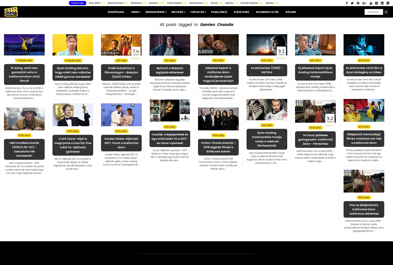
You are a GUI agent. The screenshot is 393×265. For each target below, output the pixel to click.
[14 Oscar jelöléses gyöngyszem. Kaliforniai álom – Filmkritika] (315, 122)
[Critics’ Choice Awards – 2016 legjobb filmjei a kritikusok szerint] (218, 129)
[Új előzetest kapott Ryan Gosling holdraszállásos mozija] (315, 54)
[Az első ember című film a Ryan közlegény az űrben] (364, 54)
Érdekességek (155, 12)
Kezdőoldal (116, 12)
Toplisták (197, 12)
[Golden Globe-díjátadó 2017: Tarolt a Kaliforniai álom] (121, 125)
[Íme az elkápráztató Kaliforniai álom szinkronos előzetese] (364, 192)
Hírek (135, 12)
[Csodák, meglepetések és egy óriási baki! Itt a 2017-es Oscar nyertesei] (170, 121)
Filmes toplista (177, 3)
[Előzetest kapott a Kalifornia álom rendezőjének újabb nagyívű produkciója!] (218, 54)
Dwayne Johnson (118, 3)
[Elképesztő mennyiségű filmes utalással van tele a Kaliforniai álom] (364, 121)
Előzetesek (138, 3)
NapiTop (231, 3)
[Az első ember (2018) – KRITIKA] (267, 54)
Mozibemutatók (267, 12)
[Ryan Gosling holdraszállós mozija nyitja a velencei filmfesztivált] (267, 119)
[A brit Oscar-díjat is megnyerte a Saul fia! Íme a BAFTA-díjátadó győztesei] (73, 125)
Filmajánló (219, 12)
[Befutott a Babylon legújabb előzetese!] (170, 55)
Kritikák (177, 12)
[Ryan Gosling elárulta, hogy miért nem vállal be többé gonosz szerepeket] (73, 55)
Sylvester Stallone (252, 3)
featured (156, 3)
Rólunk (291, 12)
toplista (272, 3)
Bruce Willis (97, 3)
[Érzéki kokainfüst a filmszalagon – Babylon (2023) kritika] (121, 55)
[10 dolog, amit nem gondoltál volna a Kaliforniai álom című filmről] (24, 54)
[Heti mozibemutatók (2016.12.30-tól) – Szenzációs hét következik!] (24, 129)
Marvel (216, 3)
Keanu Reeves (198, 3)
